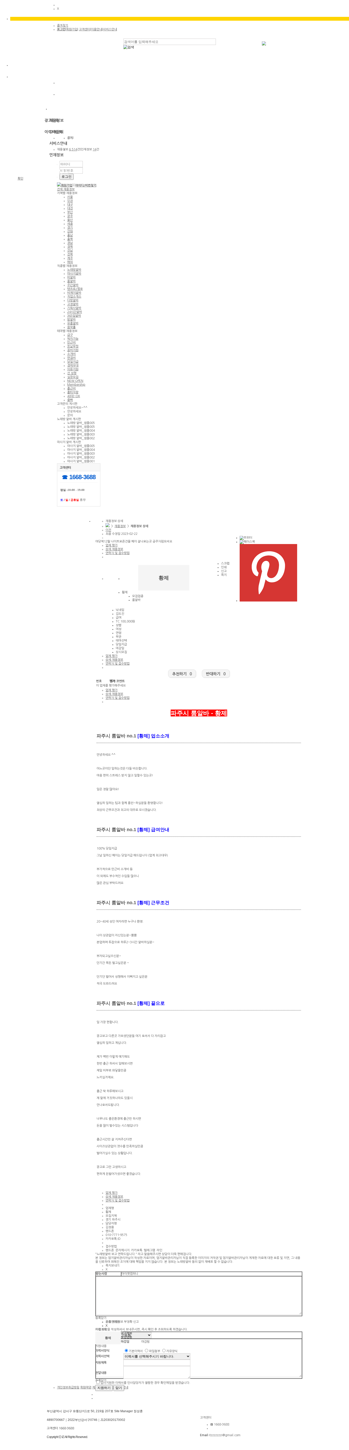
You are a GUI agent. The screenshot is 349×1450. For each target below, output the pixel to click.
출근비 (71, 388)
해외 (70, 262)
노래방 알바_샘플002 (81, 438)
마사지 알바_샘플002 (81, 457)
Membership (76, 384)
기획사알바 (74, 308)
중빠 (70, 400)
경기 (70, 227)
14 (94, 149)
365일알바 (74, 315)
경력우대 (72, 365)
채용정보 (120, 526)
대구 (70, 204)
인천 (70, 200)
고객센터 (84, 29)
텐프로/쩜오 (75, 288)
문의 (70, 415)
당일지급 (72, 361)
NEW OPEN (75, 380)
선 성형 (71, 373)
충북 (70, 239)
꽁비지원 (72, 350)
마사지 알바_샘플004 (81, 449)
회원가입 (71, 29)
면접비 (71, 357)
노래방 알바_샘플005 (81, 423)
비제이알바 (74, 292)
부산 (70, 212)
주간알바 (72, 285)
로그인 (61, 29)
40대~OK (73, 396)
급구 (70, 334)
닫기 (104, 1317)
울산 (70, 219)
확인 (20, 178)
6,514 (73, 149)
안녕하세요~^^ (77, 407)
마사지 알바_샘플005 (81, 445)
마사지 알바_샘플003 (81, 453)
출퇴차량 (72, 392)
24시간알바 (74, 311)
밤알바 (71, 319)
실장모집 (72, 377)
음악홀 (71, 327)
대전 (70, 208)
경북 (70, 246)
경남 (70, 242)
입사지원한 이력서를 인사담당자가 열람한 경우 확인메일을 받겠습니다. (145, 1382)
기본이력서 (136, 1351)
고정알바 (72, 304)
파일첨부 (154, 1351)
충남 (70, 235)
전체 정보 (66, 189)
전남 (70, 250)
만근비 (71, 342)
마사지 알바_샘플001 (81, 461)
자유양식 (172, 1351)
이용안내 (96, 29)
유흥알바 (72, 323)
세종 (70, 223)
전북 (70, 254)
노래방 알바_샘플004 (81, 430)
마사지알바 (74, 273)
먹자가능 (72, 338)
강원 (70, 231)
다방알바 (72, 300)
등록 (98, 1317)
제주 (70, 258)
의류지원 (72, 369)
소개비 (71, 354)
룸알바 (71, 281)
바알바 (71, 277)
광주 (70, 216)
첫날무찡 (72, 346)
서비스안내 (110, 29)
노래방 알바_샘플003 (81, 434)
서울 (70, 196)
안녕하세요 (74, 411)
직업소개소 (74, 296)
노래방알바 (74, 269)
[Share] (246, 537)
